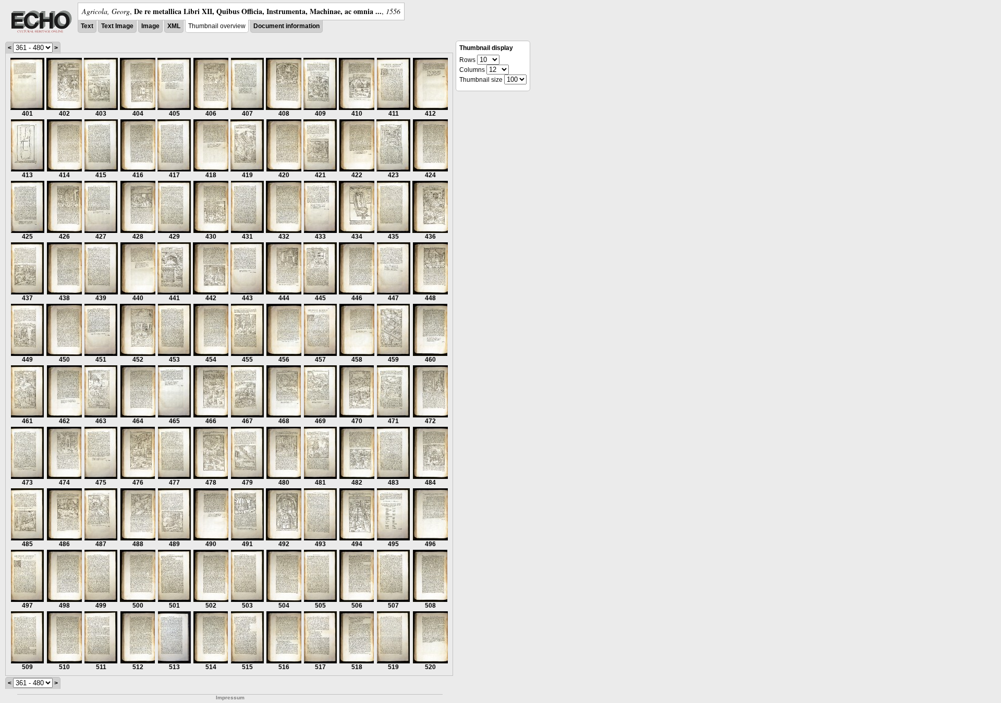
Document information (286, 26)
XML (173, 26)
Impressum (230, 697)
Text (87, 26)
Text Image (117, 26)
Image (150, 26)
